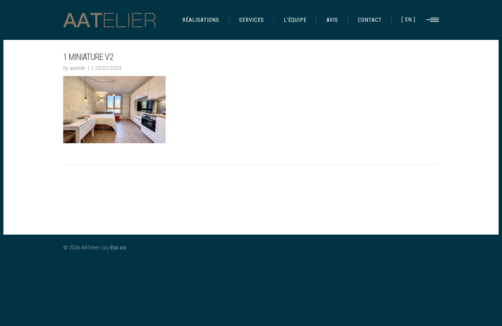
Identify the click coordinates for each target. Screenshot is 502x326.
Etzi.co (118, 247)
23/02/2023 (108, 68)
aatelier (78, 68)
